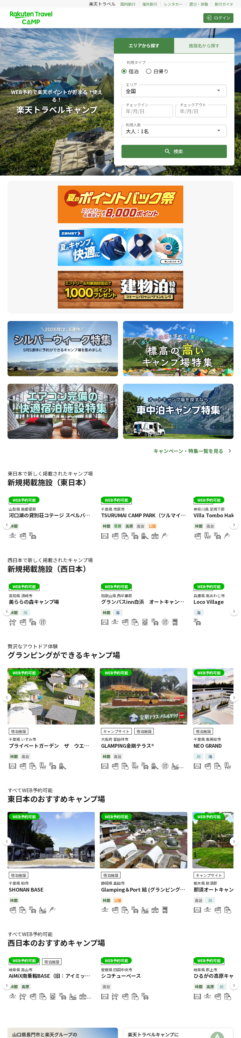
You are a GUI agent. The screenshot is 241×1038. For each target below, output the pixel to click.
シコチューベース (121, 975)
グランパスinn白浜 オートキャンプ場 (145, 601)
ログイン (222, 18)
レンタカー (173, 4)
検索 (178, 151)
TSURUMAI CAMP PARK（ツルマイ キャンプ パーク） (162, 515)
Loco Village (209, 601)
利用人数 (133, 124)
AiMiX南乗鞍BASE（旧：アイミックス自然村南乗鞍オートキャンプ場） (89, 975)
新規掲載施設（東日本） (49, 482)
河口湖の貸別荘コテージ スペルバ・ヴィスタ (59, 515)
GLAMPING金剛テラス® (127, 745)
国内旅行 (128, 4)
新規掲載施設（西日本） (49, 568)
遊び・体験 (198, 4)
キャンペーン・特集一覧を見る (188, 451)
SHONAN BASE (26, 889)
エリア (131, 84)
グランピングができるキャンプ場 (64, 654)
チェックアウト (193, 104)
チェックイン (137, 104)
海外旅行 (149, 4)
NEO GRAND (208, 745)
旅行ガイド (224, 4)
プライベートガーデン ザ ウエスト (51, 745)
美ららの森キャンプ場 (34, 601)
